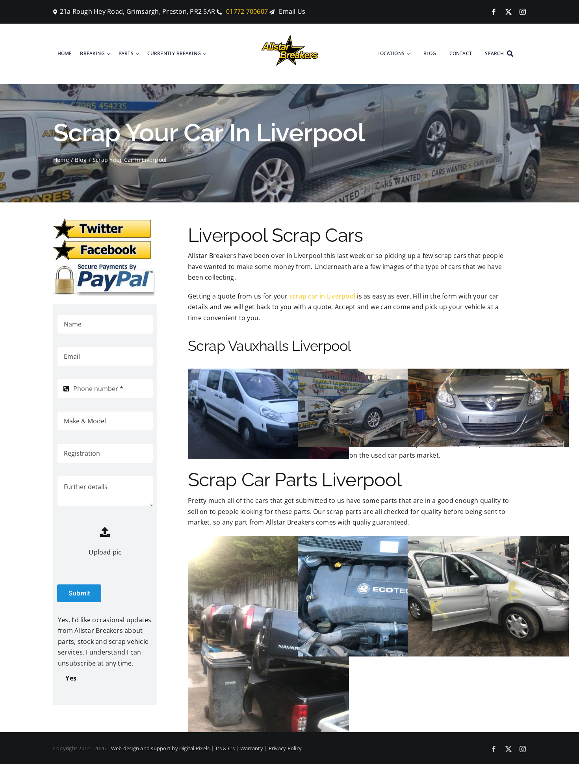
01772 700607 (246, 11)
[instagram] (523, 12)
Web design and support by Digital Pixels (160, 748)
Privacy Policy (285, 748)
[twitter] (508, 12)
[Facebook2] (102, 242)
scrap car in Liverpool (322, 296)
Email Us (292, 11)
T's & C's (225, 748)
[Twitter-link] (102, 221)
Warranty (251, 748)
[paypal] (103, 264)
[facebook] (494, 12)
